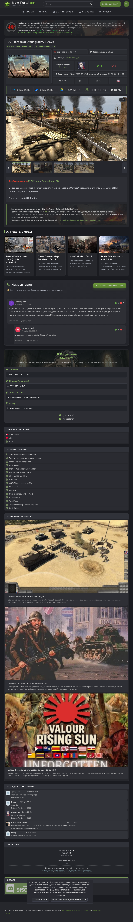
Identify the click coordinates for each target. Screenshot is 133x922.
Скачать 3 (73, 90)
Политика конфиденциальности (69, 899)
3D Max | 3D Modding (18, 476)
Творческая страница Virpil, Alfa (23, 504)
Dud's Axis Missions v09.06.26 (112, 258)
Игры (44, 12)
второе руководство (90, 220)
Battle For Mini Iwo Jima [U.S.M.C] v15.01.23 (16, 259)
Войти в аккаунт (110, 4)
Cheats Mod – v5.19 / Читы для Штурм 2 (27, 596)
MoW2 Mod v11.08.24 (81, 256)
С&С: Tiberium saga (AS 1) (20, 483)
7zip (47, 211)
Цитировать (27, 321)
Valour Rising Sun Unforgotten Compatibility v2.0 (32, 770)
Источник (98, 90)
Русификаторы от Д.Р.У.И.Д (21, 494)
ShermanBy (14, 434)
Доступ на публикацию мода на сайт (25, 458)
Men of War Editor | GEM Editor (22, 469)
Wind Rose (13, 501)
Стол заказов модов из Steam (22, 454)
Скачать (23, 90)
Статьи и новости (64, 12)
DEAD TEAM (14, 486)
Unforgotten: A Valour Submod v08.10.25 (27, 683)
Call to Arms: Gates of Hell (20, 46)
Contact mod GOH (51, 181)
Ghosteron (63, 67)
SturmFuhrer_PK (73, 58)
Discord (107, 12)
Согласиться (40, 899)
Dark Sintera (14, 508)
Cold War (13, 479)
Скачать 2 (47, 90)
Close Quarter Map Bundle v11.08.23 (48, 258)
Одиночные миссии (46, 46)
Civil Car (12, 490)
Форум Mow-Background (20, 461)
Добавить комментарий (111, 285)
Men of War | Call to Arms (20, 472)
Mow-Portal (14, 465)
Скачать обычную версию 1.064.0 (62, 32)
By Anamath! (14, 497)
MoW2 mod (33, 181)
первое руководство (69, 220)
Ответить (12, 321)
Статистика (88, 12)
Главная (30, 12)
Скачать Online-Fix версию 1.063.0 (32, 32)
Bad (10, 438)
